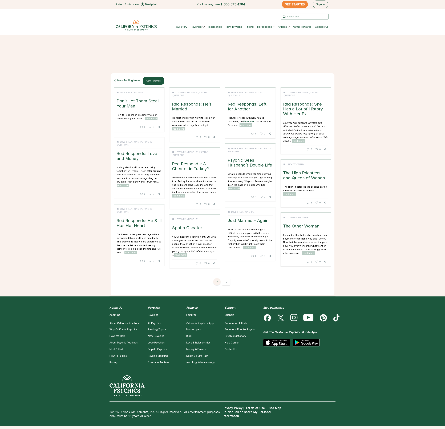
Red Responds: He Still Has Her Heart (139, 223)
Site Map (275, 408)
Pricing (249, 26)
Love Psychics (156, 342)
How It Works (234, 26)
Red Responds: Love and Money (137, 156)
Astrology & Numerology (200, 362)
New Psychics (156, 335)
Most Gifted (116, 349)
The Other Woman (301, 226)
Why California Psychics (123, 329)
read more (151, 118)
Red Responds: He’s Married (191, 106)
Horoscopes (264, 26)
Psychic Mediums (158, 355)
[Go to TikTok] (336, 318)
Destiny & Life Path (197, 355)
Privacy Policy (232, 408)
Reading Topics (157, 329)
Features (191, 314)
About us (115, 314)
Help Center (232, 342)
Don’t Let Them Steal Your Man (138, 103)
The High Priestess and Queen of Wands (304, 175)
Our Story (181, 26)
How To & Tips (118, 355)
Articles (282, 26)
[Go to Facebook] (268, 318)
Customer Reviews (158, 362)
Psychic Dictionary (235, 335)
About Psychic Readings (124, 342)
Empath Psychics (157, 349)
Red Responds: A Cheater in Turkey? (190, 166)
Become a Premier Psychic (240, 329)
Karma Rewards (302, 26)
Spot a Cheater (187, 227)
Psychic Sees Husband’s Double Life (250, 163)
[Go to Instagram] (294, 318)
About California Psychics (124, 323)
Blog (189, 335)
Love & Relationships (131, 92)
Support (229, 314)
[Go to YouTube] (308, 318)
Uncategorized (295, 164)
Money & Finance (196, 349)
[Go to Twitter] (281, 318)
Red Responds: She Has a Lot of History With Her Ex (303, 109)
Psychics (196, 26)
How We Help (118, 335)
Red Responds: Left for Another (247, 106)
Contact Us (322, 26)
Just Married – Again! (249, 220)
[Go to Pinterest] (322, 318)
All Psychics (154, 323)
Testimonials (214, 26)
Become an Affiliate (236, 323)
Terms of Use (255, 408)
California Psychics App (200, 323)
